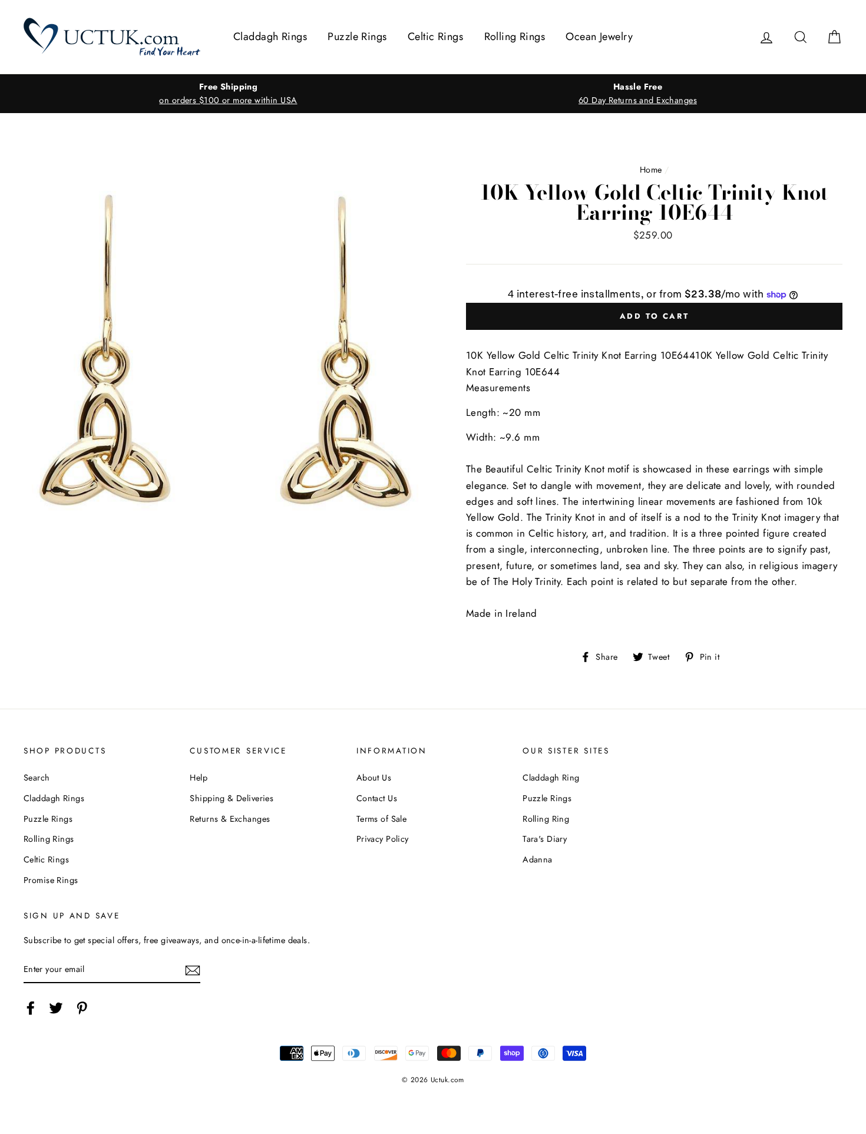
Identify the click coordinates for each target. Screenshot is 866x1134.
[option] (228, 93)
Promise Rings (51, 880)
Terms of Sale (381, 819)
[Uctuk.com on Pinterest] (82, 1008)
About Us (373, 777)
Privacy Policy (382, 839)
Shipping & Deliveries (231, 798)
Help (198, 777)
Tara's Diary (545, 839)
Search (37, 777)
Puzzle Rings (357, 36)
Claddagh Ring (551, 777)
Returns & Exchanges (230, 819)
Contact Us (376, 798)
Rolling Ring (546, 819)
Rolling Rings (515, 36)
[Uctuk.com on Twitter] (56, 1008)
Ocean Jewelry (599, 36)
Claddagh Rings (270, 36)
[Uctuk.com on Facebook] (31, 1008)
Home (651, 170)
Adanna (538, 859)
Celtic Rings (435, 36)
